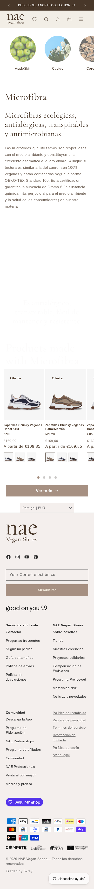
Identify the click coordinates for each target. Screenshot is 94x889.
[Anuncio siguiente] (85, 5)
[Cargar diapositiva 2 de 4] (44, 477)
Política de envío (66, 748)
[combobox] (47, 508)
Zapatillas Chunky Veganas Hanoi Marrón (64, 427)
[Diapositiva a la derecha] (64, 477)
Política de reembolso (69, 713)
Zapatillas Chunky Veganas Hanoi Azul (23, 427)
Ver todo (44, 491)
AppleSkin (23, 68)
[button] (46, 19)
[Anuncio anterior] (9, 5)
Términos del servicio (69, 727)
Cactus (57, 68)
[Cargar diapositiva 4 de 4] (56, 477)
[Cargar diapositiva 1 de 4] (38, 477)
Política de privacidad (69, 720)
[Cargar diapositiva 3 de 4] (50, 477)
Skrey (27, 871)
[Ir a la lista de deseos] (34, 19)
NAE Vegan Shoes (32, 859)
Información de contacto (64, 737)
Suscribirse (47, 590)
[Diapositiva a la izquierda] (30, 477)
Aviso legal (61, 755)
